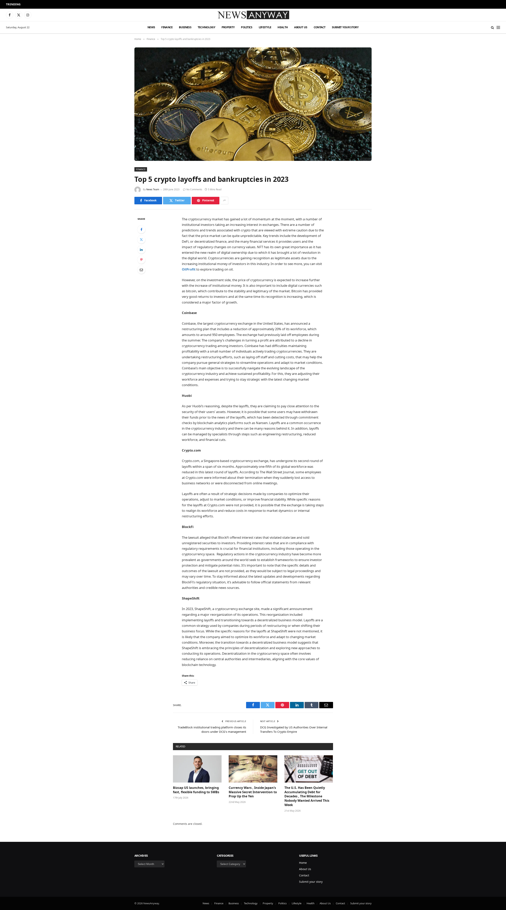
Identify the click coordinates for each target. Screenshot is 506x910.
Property (228, 27)
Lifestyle (265, 27)
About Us (300, 27)
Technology (206, 27)
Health (283, 27)
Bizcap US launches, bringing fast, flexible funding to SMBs (196, 790)
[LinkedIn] (141, 250)
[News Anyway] (253, 15)
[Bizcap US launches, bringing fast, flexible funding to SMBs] (197, 769)
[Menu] (498, 27)
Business (185, 27)
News (151, 27)
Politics (246, 27)
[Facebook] (141, 229)
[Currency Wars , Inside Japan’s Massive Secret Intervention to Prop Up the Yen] (253, 769)
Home (303, 863)
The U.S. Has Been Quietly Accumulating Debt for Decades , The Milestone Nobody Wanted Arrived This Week (306, 796)
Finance (167, 27)
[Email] (141, 270)
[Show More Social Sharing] (224, 200)
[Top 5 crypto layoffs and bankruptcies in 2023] (253, 104)
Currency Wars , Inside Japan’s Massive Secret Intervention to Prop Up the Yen (253, 792)
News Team (152, 189)
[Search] (492, 27)
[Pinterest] (141, 260)
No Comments (194, 189)
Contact (320, 27)
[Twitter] (141, 239)
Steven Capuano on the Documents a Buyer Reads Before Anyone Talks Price (75, 4)
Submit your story (345, 27)
